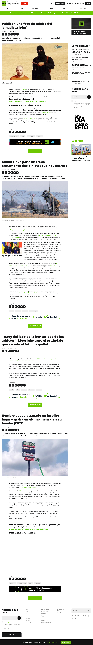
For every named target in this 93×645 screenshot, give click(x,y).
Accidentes (12, 583)
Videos (27, 616)
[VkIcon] (67, 3)
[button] (81, 23)
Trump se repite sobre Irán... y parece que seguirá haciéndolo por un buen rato (80, 158)
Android (59, 612)
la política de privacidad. (82, 101)
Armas (11, 311)
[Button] (52, 3)
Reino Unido (30, 136)
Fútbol (24, 390)
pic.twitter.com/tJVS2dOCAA (35, 101)
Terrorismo (39, 136)
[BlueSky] (78, 3)
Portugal (39, 390)
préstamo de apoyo (44, 235)
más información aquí (52, 642)
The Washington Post (29, 118)
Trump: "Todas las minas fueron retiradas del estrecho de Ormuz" (81, 80)
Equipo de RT (83, 8)
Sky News (23, 89)
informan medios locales (28, 361)
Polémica (31, 390)
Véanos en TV (60, 3)
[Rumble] (70, 3)
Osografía (77, 140)
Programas (35, 8)
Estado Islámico (14, 136)
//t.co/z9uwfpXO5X (16, 101)
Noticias (8, 8)
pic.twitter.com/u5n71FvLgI (37, 529)
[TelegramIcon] (75, 3)
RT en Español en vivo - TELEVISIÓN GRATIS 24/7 (80, 32)
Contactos (43, 613)
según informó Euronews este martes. (33, 230)
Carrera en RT (44, 620)
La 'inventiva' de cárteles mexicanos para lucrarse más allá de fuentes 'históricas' (81, 65)
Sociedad (38, 583)
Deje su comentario (35, 151)
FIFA (18, 390)
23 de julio (22, 491)
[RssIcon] (73, 618)
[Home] (4, 3)
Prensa (22, 136)
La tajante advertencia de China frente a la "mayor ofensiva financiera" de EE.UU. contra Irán (81, 51)
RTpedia (28, 620)
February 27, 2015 (34, 105)
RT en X (11, 635)
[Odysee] (78, 616)
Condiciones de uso (46, 622)
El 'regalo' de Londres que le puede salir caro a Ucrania (12, 256)
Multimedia (66, 8)
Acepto (81, 101)
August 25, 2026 (31, 533)
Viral (21, 8)
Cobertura (43, 618)
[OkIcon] (80, 3)
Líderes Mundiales (30, 622)
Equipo (43, 616)
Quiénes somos (45, 611)
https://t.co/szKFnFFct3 (18, 529)
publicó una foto (46, 113)
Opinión (51, 8)
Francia (18, 311)
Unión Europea (33, 311)
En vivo (24, 3)
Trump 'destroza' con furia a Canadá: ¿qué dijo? (79, 58)
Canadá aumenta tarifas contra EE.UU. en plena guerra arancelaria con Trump (80, 73)
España (11, 390)
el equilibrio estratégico (30, 293)
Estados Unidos (22, 583)
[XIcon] (72, 3)
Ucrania (25, 311)
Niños (30, 583)
